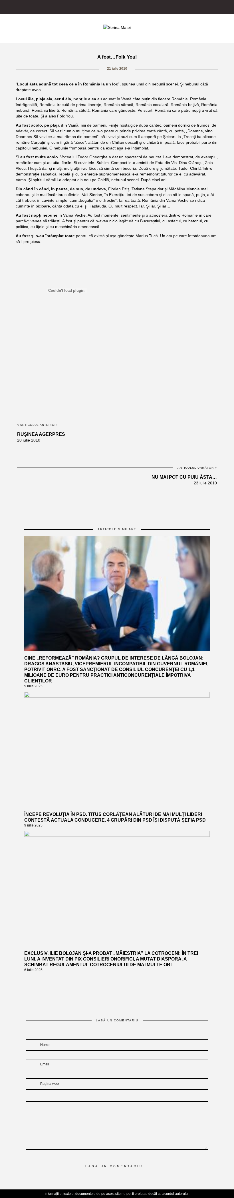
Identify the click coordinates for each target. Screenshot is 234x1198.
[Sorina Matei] (117, 27)
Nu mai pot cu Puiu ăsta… (184, 477)
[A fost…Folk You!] (92, 345)
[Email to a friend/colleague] (142, 345)
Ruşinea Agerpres (41, 434)
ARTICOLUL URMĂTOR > (197, 467)
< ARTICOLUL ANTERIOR (37, 424)
